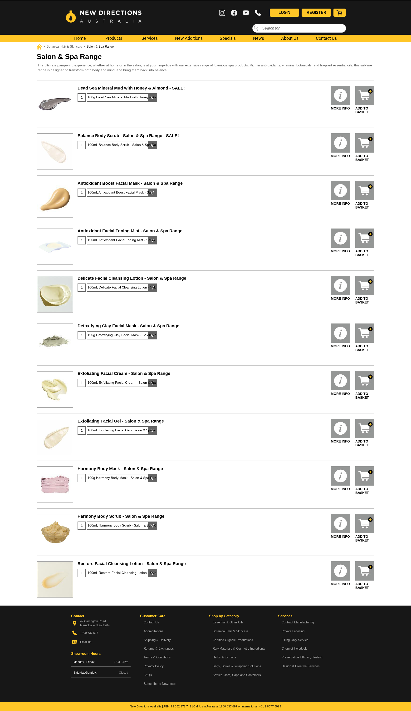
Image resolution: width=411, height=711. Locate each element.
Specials (228, 38)
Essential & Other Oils (228, 622)
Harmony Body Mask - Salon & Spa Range (120, 468)
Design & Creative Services (301, 666)
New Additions (189, 38)
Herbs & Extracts (224, 657)
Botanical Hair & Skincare (230, 631)
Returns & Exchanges (159, 648)
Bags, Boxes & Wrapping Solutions (237, 666)
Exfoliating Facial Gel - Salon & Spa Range (121, 421)
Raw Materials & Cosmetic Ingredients (239, 648)
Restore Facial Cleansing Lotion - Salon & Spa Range (132, 563)
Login (284, 12)
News (258, 38)
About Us (289, 38)
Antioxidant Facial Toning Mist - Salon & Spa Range (130, 231)
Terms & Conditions (157, 657)
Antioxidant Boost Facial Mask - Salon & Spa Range (130, 183)
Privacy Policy (154, 666)
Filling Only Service (295, 640)
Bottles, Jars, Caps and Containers (237, 675)
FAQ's (148, 675)
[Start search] (256, 28)
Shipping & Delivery (157, 640)
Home (80, 38)
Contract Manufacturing (298, 622)
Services (150, 38)
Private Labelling (293, 631)
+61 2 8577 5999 (270, 706)
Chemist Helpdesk (294, 648)
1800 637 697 (228, 706)
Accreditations (153, 631)
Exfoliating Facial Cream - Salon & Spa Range (124, 373)
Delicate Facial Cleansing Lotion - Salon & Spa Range (132, 278)
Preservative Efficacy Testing (302, 657)
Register (316, 12)
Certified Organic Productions (233, 640)
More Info (340, 108)
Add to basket (362, 110)
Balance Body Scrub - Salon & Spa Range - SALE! (128, 135)
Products (113, 38)
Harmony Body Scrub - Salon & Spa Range (121, 516)
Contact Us (326, 38)
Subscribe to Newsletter (160, 684)
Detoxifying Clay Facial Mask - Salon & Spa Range (128, 325)
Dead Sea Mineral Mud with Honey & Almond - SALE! (131, 88)
